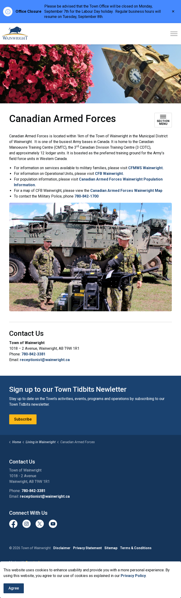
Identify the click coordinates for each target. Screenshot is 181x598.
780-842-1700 (86, 196)
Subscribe (23, 419)
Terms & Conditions (136, 548)
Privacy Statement (87, 548)
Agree (13, 588)
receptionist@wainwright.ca (45, 360)
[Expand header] (174, 33)
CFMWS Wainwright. (146, 168)
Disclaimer (61, 548)
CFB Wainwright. (109, 173)
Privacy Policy (133, 575)
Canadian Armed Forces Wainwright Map (126, 190)
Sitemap (110, 548)
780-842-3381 (33, 354)
